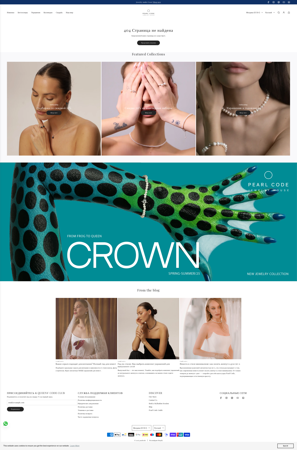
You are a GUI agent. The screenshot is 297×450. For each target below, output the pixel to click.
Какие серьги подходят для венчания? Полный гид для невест (86, 363)
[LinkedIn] (288, 2)
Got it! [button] (285, 446)
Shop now (54, 113)
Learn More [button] (74, 446)
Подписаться (15, 409)
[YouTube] (283, 2)
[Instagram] (273, 2)
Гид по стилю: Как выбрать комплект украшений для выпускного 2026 (144, 365)
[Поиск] (278, 12)
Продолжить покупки (148, 43)
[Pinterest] (278, 2)
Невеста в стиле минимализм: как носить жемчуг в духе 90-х (210, 363)
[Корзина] (288, 12)
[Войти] (283, 12)
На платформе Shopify (156, 440)
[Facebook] (268, 2)
